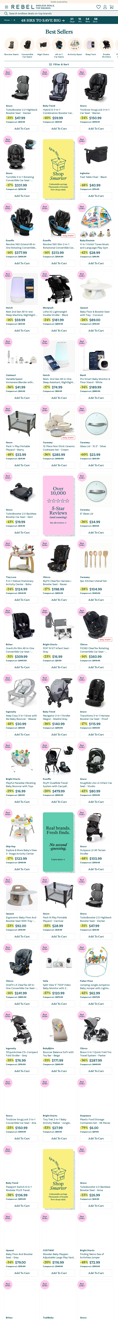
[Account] (105, 7)
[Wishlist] (98, 7)
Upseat (84, 307)
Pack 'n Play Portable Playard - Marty (18, 448)
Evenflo (10, 240)
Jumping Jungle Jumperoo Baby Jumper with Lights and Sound (95, 986)
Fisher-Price (86, 981)
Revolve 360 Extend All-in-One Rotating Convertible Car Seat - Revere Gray (21, 246)
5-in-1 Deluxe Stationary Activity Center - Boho (19, 582)
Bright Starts (50, 644)
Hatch (9, 307)
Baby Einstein (87, 240)
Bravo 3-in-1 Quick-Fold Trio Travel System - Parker (95, 1053)
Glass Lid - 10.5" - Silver (93, 446)
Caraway (48, 442)
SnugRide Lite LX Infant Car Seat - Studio (96, 784)
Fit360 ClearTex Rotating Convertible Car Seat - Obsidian (94, 650)
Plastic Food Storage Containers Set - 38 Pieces (95, 1121)
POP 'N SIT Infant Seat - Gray (56, 650)
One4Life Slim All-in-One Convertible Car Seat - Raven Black (20, 650)
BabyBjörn (48, 1048)
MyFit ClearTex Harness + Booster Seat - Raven (57, 582)
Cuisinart (11, 375)
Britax (9, 644)
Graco (9, 105)
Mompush (48, 307)
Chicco (46, 577)
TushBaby (48, 1317)
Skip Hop (11, 846)
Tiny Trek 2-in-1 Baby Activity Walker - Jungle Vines (56, 1121)
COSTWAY (48, 1250)
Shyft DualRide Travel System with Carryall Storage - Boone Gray (55, 784)
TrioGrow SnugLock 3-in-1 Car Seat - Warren (94, 111)
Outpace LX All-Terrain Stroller (93, 851)
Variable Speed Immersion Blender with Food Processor (19, 380)
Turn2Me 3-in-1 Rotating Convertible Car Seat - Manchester (20, 178)
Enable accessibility (59, 2)
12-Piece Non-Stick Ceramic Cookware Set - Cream (59, 448)
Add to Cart (22, 128)
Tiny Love (11, 577)
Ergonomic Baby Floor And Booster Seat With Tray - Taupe (21, 919)
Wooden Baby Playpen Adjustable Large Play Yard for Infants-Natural (58, 1255)
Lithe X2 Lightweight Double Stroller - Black (55, 313)
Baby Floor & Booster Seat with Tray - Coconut (95, 313)
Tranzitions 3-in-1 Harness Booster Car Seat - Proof (95, 717)
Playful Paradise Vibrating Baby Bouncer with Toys (21, 784)
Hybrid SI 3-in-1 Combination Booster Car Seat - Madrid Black (57, 111)
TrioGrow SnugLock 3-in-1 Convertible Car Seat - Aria (21, 1121)
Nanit (83, 375)
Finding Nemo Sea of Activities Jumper (92, 1255)
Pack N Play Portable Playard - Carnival (55, 919)
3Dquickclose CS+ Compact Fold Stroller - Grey (22, 1053)
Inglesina (85, 173)
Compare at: (15, 122)
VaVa (45, 981)
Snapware (85, 1115)
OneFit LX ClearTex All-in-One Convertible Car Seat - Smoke (21, 986)
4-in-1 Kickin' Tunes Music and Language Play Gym (94, 246)
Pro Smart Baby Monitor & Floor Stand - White (95, 380)
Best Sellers (15, 20)
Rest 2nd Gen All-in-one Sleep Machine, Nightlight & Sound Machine (22, 313)
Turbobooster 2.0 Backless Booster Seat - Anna (95, 1188)
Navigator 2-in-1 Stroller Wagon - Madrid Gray (56, 717)
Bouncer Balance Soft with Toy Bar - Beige (58, 1053)
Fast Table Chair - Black (93, 176)
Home (7, 20)
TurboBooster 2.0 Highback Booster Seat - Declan (21, 111)
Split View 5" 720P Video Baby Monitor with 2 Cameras (57, 986)
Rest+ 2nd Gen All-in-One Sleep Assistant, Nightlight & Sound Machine (58, 380)
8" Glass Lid (86, 513)
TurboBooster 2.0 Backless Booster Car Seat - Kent (21, 515)
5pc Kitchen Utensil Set (93, 580)
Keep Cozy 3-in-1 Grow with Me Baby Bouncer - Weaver (21, 717)
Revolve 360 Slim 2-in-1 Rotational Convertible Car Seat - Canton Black (58, 246)
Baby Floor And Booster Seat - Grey (19, 1255)
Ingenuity (11, 711)
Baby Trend (49, 105)
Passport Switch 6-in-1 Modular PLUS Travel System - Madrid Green (19, 1188)
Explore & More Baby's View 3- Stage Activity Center (21, 851)
